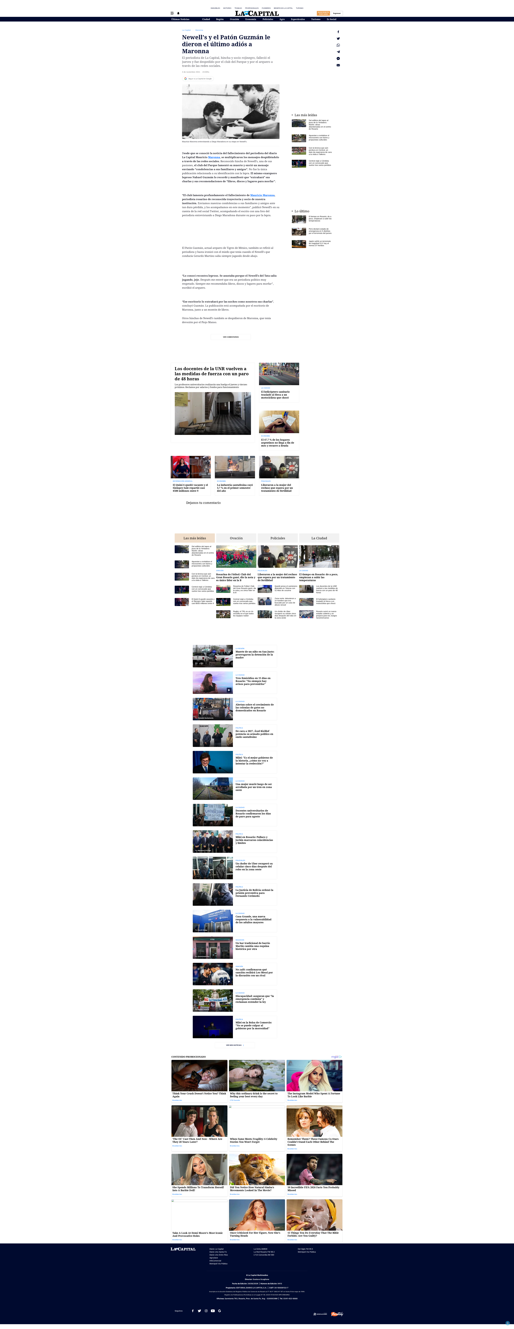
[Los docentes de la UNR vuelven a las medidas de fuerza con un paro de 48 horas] (213, 406)
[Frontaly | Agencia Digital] (335, 1314)
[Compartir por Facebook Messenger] (338, 58)
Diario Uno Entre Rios (218, 1255)
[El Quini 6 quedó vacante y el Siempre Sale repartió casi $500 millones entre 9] (191, 476)
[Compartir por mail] (338, 65)
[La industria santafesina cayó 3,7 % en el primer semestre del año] (235, 476)
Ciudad (206, 19)
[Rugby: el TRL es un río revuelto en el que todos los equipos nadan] (236, 614)
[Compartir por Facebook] (338, 31)
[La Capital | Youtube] (213, 1310)
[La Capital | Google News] (219, 1310)
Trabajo (238, 8)
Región (220, 19)
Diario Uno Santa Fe (218, 1252)
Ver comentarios (231, 337)
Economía (250, 19)
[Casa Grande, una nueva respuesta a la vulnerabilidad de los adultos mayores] (235, 921)
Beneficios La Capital (283, 8)
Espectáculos (298, 19)
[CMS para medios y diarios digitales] (320, 1314)
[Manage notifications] (508, 1323)
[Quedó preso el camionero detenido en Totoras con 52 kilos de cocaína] (278, 589)
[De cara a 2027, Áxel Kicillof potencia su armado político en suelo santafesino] (235, 735)
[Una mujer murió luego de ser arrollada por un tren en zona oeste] (235, 789)
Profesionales (252, 8)
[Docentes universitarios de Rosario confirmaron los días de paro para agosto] (235, 815)
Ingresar (337, 13)
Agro (282, 19)
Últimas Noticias (180, 19)
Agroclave (213, 1258)
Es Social (331, 19)
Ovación (234, 19)
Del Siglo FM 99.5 (305, 1249)
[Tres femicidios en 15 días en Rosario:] (235, 683)
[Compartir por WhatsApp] (338, 45)
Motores (227, 8)
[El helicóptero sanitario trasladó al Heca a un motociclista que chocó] (279, 382)
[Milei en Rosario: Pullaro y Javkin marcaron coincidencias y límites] (235, 841)
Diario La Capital (216, 1249)
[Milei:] (235, 762)
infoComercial (215, 1261)
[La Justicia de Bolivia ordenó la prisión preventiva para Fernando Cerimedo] (235, 894)
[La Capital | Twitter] (199, 1310)
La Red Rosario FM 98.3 (264, 1252)
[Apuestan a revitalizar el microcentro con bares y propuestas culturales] (312, 138)
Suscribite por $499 (323, 13)
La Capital (186, 30)
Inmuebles (215, 8)
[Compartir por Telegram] (338, 52)
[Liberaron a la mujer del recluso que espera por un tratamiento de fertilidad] (279, 476)
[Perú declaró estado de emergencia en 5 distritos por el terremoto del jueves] (312, 232)
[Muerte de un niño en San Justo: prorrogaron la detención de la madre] (235, 656)
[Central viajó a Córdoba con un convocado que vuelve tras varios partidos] (312, 164)
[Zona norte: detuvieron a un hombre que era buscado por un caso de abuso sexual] (278, 601)
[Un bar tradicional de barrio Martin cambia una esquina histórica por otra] (235, 947)
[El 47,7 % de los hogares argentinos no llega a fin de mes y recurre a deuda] (279, 430)
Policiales (268, 19)
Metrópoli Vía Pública (218, 1264)
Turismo (299, 8)
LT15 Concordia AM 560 (264, 1255)
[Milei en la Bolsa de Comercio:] (235, 1027)
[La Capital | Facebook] (192, 1310)
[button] (172, 13)
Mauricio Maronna (262, 195)
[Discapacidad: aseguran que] (235, 1000)
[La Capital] (257, 13)
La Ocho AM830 (260, 1249)
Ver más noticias (233, 1045)
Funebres (266, 8)
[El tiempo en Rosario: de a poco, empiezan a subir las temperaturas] (312, 219)
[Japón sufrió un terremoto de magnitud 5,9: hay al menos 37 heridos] (312, 244)
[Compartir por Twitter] (338, 38)
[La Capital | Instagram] (206, 1310)
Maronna (199, 30)
